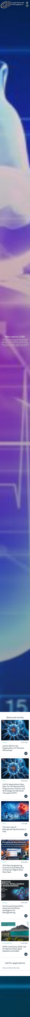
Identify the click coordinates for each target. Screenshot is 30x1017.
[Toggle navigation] (27, 2)
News (4, 781)
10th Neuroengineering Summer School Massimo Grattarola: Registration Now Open (13, 868)
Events (4, 742)
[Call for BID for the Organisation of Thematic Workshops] (15, 730)
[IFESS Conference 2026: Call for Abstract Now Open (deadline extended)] (15, 931)
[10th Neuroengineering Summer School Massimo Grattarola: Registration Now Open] (15, 850)
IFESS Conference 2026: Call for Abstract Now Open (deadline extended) (14, 948)
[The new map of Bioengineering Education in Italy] (15, 811)
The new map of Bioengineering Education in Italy (14, 829)
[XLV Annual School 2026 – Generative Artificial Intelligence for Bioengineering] (15, 890)
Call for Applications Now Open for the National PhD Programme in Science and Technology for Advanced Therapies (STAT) (13, 788)
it (27, 5)
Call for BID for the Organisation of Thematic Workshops (13, 748)
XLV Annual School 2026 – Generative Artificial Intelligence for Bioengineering (13, 909)
